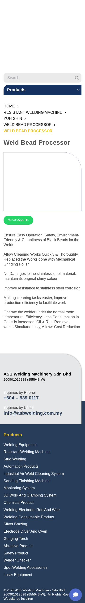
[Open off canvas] (79, 8)
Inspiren (27, 598)
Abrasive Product (18, 546)
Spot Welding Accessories (25, 567)
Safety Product (16, 553)
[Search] (76, 78)
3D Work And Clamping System (30, 495)
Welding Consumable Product (29, 517)
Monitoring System (19, 488)
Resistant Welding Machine (27, 452)
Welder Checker (17, 560)
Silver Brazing (15, 524)
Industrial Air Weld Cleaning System (34, 474)
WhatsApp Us (18, 220)
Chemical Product (19, 502)
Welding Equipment (20, 445)
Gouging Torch (16, 539)
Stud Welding (15, 459)
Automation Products (21, 466)
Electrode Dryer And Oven (25, 531)
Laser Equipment (18, 575)
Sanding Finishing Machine (27, 481)
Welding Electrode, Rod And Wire (32, 510)
